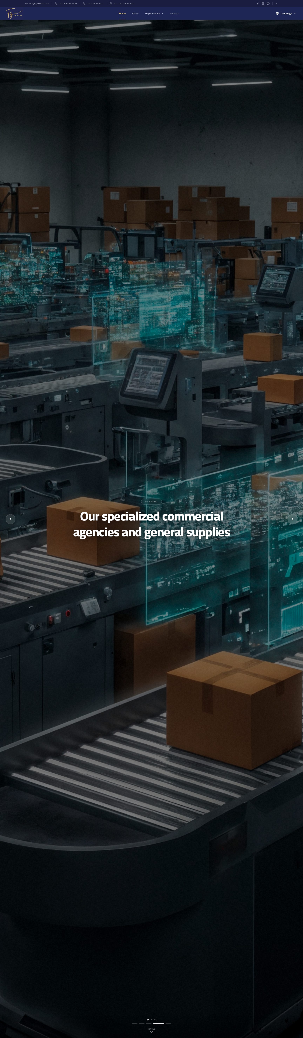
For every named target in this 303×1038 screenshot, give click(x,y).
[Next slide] (292, 519)
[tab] (134, 1023)
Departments (152, 13)
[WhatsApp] (268, 3)
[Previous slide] (10, 519)
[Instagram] (263, 3)
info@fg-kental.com (39, 3)
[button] (277, 13)
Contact (174, 13)
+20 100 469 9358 (68, 3)
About (135, 13)
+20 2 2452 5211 (95, 3)
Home (122, 13)
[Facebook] (258, 3)
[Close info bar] (276, 3)
